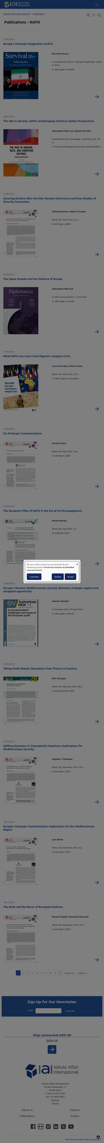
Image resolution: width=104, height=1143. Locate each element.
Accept (70, 576)
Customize (34, 576)
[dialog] (52, 571)
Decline (57, 576)
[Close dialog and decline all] (77, 563)
